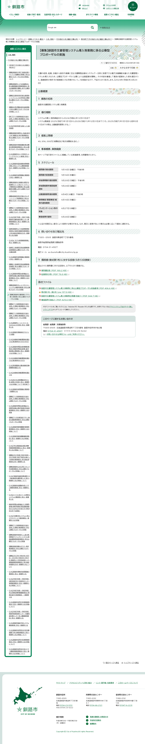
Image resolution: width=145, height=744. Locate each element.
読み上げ (85, 8)
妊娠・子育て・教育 (33, 14)
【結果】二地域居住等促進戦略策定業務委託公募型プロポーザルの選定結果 (19, 250)
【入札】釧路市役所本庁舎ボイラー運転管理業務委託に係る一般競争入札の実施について (19, 651)
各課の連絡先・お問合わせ (99, 717)
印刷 (112, 68)
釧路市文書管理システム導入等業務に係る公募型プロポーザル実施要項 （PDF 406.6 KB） (78, 288)
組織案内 (93, 723)
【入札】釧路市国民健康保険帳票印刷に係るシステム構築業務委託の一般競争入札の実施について (19, 167)
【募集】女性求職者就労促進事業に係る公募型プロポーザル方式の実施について (19, 109)
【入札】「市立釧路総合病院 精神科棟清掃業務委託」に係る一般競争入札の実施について (19, 448)
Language (85, 5)
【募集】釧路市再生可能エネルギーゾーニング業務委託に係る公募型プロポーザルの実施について (19, 199)
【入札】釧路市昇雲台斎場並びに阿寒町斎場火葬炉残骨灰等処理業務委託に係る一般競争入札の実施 (19, 409)
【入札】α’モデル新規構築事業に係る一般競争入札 (19, 241)
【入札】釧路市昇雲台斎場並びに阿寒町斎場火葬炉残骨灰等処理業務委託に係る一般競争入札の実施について (19, 277)
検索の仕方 (106, 27)
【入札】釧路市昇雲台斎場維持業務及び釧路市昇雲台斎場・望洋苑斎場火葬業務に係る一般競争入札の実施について (19, 350)
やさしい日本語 (111, 5)
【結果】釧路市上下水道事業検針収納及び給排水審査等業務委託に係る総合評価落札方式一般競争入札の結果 (19, 232)
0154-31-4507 (55, 331)
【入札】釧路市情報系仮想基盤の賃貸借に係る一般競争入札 (19, 573)
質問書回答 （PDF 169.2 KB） (54, 270)
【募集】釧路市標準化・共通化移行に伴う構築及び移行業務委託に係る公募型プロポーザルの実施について (19, 136)
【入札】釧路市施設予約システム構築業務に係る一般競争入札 (19, 624)
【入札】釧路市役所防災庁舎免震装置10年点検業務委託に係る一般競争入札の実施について (19, 632)
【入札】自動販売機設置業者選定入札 (19, 374)
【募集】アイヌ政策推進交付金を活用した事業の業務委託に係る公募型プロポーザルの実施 (19, 210)
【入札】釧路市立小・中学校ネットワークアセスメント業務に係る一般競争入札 (19, 156)
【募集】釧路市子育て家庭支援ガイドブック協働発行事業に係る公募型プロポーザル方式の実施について (19, 76)
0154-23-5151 (66, 705)
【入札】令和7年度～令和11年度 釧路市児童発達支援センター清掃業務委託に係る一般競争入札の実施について (19, 220)
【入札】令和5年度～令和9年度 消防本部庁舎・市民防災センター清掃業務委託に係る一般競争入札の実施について (19, 582)
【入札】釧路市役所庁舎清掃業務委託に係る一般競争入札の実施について (19, 642)
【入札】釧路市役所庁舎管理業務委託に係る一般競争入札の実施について (19, 604)
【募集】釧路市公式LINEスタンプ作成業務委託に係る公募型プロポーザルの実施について (19, 469)
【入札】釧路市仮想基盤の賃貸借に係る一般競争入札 (19, 176)
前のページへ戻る (112, 663)
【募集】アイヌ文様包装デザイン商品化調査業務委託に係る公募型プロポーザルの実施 (19, 420)
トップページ (21, 39)
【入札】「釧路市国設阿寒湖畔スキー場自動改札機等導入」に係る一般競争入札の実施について (19, 478)
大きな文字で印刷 (127, 68)
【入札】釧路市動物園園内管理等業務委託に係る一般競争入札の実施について (19, 429)
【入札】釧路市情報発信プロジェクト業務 (19, 333)
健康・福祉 (72, 14)
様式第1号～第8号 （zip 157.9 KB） (56, 292)
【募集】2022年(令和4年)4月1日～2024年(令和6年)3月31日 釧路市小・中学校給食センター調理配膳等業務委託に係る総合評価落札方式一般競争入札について (19, 561)
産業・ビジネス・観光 (111, 14)
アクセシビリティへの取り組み (80, 683)
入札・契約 (50, 39)
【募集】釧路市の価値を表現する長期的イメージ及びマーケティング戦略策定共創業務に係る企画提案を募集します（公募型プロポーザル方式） (19, 187)
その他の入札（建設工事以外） (67, 39)
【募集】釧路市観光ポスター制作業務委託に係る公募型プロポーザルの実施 (19, 549)
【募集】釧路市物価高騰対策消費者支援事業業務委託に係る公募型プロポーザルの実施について (19, 147)
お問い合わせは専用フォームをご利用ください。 (66, 334)
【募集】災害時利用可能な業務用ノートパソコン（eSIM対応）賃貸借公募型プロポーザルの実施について (19, 99)
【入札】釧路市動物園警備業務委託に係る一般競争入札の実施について (19, 438)
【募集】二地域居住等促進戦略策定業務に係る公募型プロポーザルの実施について (19, 266)
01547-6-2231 (126, 705)
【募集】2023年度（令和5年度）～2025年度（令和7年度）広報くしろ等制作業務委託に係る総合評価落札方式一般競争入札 (19, 458)
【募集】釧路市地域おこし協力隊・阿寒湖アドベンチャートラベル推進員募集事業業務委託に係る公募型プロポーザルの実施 (19, 538)
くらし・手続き (14, 14)
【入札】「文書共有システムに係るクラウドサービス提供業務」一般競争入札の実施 (19, 518)
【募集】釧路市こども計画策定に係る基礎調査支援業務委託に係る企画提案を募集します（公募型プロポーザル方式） (19, 87)
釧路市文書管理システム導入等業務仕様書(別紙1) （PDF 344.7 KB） (69, 296)
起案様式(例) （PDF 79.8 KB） (54, 274)
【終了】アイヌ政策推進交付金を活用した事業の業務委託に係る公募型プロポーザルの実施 (19, 119)
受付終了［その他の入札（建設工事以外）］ (96, 39)
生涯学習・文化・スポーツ (53, 14)
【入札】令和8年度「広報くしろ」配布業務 (19, 127)
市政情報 (130, 14)
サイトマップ (60, 683)
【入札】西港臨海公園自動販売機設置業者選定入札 (19, 366)
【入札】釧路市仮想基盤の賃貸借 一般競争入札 (19, 390)
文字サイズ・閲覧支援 (112, 8)
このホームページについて (128, 683)
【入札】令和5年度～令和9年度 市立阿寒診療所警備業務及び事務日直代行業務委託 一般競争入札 (19, 594)
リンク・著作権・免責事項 (105, 683)
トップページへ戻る (131, 663)
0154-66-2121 (96, 705)
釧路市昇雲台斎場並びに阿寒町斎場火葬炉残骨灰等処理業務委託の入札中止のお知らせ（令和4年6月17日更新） (19, 508)
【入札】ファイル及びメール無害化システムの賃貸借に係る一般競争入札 (19, 497)
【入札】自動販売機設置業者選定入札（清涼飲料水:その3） (19, 359)
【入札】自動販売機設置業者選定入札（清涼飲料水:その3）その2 (19, 340)
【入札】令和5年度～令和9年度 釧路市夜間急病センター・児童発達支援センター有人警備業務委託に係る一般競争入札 (19, 615)
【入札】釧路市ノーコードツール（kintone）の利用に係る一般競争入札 (19, 325)
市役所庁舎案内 (95, 720)
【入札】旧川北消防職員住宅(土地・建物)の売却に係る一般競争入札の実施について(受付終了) (19, 382)
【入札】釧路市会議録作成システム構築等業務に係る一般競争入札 (19, 488)
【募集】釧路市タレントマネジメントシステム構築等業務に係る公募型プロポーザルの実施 (19, 287)
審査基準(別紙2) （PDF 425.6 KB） (56, 300)
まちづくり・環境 (92, 14)
